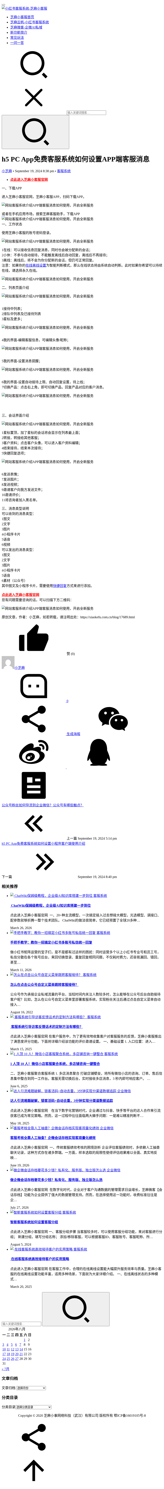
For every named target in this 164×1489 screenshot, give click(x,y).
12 (12, 1349)
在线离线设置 (36, 265)
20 (17, 1354)
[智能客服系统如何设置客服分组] (36, 1212)
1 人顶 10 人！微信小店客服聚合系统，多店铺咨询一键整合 (55, 1064)
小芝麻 (7, 171)
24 (4, 1359)
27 (17, 1359)
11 (8, 1349)
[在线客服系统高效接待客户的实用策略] (41, 1249)
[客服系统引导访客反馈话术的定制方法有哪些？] (48, 1017)
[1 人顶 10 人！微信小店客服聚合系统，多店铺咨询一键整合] (57, 1054)
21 (21, 1354)
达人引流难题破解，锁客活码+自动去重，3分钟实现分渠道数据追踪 (61, 1101)
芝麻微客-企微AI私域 (26, 27)
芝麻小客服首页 (22, 17)
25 (8, 1359)
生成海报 (73, 734)
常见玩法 (17, 37)
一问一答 (17, 43)
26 (12, 1359)
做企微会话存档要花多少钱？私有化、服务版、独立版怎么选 (56, 1180)
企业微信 (124, 1091)
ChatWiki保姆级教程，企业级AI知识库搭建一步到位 (50, 905)
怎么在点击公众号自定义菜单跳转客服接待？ (44, 985)
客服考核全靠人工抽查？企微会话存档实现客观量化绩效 (53, 1138)
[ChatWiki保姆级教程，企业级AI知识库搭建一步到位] (51, 896)
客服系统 (64, 171)
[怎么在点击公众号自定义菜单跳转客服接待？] (46, 975)
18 (8, 1354)
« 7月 (5, 1369)
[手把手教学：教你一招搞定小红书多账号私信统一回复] (53, 933)
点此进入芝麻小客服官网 (29, 179)
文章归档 (8, 1388)
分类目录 (8, 1407)
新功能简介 (18, 32)
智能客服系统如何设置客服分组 (34, 1222)
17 (4, 1354)
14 (21, 1349)
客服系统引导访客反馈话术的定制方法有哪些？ (46, 1027)
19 (12, 1354)
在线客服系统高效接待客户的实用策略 (39, 1259)
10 (4, 1349)
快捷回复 (60, 586)
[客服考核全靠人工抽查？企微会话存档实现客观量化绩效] (55, 1128)
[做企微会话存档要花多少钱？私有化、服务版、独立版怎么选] (58, 1170)
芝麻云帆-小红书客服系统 (29, 22)
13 (17, 1349)
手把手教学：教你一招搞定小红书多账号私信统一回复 (51, 942)
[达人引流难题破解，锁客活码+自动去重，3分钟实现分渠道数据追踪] (63, 1091)
